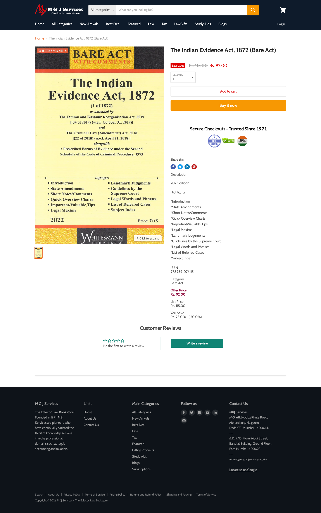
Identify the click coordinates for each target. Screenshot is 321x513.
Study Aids (203, 24)
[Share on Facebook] (173, 166)
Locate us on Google (243, 470)
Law (151, 24)
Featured (134, 24)
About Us (90, 418)
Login (281, 24)
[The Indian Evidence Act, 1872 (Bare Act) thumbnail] (38, 252)
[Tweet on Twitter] (180, 166)
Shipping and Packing (179, 494)
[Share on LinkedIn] (187, 166)
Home (39, 24)
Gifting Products (143, 450)
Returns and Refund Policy (146, 494)
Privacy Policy (72, 494)
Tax (164, 24)
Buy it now (228, 105)
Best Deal (113, 24)
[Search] (253, 10)
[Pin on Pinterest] (194, 166)
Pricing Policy (117, 494)
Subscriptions (141, 469)
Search (39, 494)
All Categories (62, 24)
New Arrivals (89, 24)
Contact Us (91, 425)
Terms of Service (95, 494)
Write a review (197, 343)
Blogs (222, 24)
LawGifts (180, 24)
